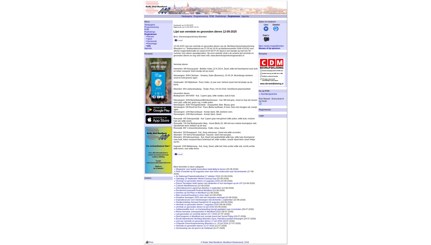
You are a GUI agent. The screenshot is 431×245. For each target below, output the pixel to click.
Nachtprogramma (269, 94)
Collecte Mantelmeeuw (186, 186)
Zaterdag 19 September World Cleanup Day (196, 178)
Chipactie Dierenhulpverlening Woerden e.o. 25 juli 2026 (202, 223)
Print (151, 242)
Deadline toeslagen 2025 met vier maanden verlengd (200, 197)
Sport (149, 39)
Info (149, 46)
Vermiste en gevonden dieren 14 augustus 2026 (198, 181)
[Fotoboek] (266, 41)
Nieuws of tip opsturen (269, 48)
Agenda (245, 16)
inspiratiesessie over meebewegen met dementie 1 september (204, 200)
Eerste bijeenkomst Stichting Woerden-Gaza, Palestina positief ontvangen (209, 219)
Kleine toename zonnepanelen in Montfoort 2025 (198, 211)
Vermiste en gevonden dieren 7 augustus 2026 (197, 204)
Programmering (201, 16)
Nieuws (150, 36)
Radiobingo (221, 16)
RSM (211, 16)
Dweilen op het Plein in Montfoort (191, 193)
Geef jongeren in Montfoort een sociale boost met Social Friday (204, 216)
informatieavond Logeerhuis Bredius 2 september (198, 188)
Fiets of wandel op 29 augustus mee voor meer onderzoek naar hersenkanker (211, 171)
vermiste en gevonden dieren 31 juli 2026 (195, 207)
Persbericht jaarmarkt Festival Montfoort (194, 190)
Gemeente (152, 41)
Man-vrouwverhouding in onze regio (192, 195)
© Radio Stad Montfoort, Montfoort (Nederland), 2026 (225, 242)
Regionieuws (234, 16)
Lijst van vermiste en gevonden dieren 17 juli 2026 (199, 221)
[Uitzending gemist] (276, 30)
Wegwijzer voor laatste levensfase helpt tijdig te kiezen (201, 169)
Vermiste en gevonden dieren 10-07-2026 (195, 226)
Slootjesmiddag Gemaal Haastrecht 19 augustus (198, 202)
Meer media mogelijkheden (271, 46)
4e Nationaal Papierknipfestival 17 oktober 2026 (198, 176)
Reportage (152, 43)
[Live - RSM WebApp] (266, 30)
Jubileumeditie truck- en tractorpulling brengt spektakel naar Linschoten (208, 209)
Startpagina (186, 16)
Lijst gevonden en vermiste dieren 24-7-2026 (196, 214)
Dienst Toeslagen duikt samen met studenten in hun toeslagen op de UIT (209, 183)
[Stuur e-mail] (178, 41)
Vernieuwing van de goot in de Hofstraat (194, 228)
